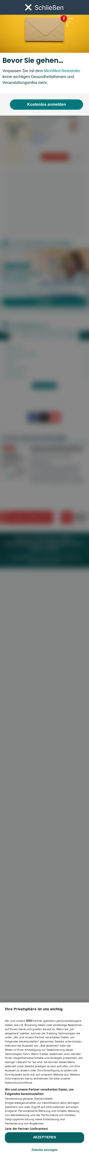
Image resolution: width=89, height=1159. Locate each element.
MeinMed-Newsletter (62, 71)
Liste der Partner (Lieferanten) (26, 1129)
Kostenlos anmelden (46, 104)
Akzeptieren (44, 1137)
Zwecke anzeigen (44, 1150)
